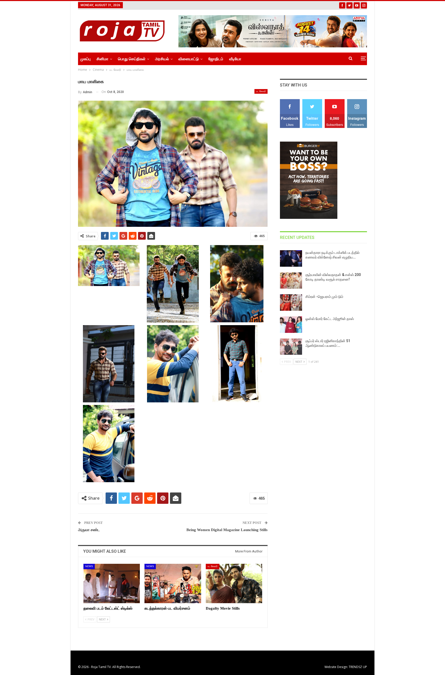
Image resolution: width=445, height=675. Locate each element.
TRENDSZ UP (358, 667)
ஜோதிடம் (215, 59)
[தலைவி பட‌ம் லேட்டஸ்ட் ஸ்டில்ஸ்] (111, 583)
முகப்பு (85, 59)
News (89, 566)
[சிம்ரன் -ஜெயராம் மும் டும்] (291, 302)
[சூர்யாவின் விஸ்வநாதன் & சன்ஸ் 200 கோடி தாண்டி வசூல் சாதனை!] (291, 280)
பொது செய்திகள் (132, 59)
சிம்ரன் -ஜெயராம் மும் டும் (324, 297)
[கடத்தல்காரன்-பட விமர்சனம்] (172, 583)
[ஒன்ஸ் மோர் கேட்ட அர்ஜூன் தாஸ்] (291, 324)
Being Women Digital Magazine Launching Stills (227, 530)
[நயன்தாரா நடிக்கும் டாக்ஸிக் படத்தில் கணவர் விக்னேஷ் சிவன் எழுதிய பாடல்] (291, 258)
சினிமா (102, 59)
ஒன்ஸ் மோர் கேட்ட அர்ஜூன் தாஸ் (329, 319)
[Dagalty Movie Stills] (234, 583)
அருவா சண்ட (89, 530)
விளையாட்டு (188, 59)
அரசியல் (162, 59)
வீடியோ (235, 59)
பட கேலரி (261, 91)
